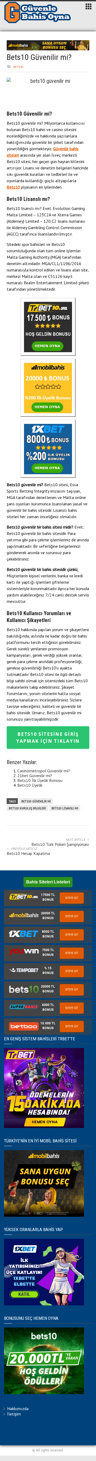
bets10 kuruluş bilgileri (27, 808)
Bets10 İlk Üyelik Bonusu (39, 780)
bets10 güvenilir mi (36, 801)
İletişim (14, 1414)
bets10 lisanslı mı (64, 808)
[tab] (48, 898)
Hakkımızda (18, 1408)
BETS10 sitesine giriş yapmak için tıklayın (48, 737)
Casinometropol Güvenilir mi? (43, 770)
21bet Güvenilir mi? (34, 775)
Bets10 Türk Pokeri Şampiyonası (60, 844)
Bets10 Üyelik (29, 785)
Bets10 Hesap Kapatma (28, 853)
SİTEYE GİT (71, 897)
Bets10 (18, 67)
